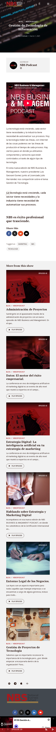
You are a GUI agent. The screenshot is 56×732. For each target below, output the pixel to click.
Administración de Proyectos (26, 309)
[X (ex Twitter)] (21, 712)
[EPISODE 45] (28, 286)
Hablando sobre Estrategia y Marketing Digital (26, 513)
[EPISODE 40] (28, 624)
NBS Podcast (22, 36)
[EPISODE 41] (28, 558)
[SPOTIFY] (9, 683)
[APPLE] (21, 683)
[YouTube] (40, 712)
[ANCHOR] (15, 683)
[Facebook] (15, 712)
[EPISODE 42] (28, 488)
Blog (21, 21)
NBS (32, 244)
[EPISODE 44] (28, 352)
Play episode (17, 329)
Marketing (22, 244)
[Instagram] (27, 712)
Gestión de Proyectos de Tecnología (23, 649)
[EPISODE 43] (28, 418)
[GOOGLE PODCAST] (27, 683)
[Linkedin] (34, 712)
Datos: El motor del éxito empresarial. (23, 377)
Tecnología (13, 249)
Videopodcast (31, 21)
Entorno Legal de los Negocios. (27, 581)
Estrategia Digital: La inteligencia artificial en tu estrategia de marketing (25, 445)
